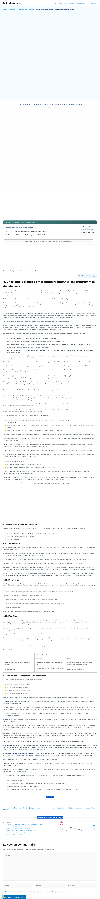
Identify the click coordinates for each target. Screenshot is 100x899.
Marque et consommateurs (26, 9)
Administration (13, 9)
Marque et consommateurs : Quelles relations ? (19, 227)
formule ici (92, 830)
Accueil (5, 9)
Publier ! (60, 3)
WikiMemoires (12, 3)
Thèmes (53, 3)
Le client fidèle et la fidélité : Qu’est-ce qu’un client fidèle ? (24, 808)
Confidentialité (92, 3)
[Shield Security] (2, 896)
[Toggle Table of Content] (93, 276)
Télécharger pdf (69, 3)
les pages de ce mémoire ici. (86, 826)
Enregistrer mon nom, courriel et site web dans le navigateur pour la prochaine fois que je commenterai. (36, 892)
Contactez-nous (80, 3)
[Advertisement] (50, 207)
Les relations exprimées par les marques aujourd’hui (75, 808)
